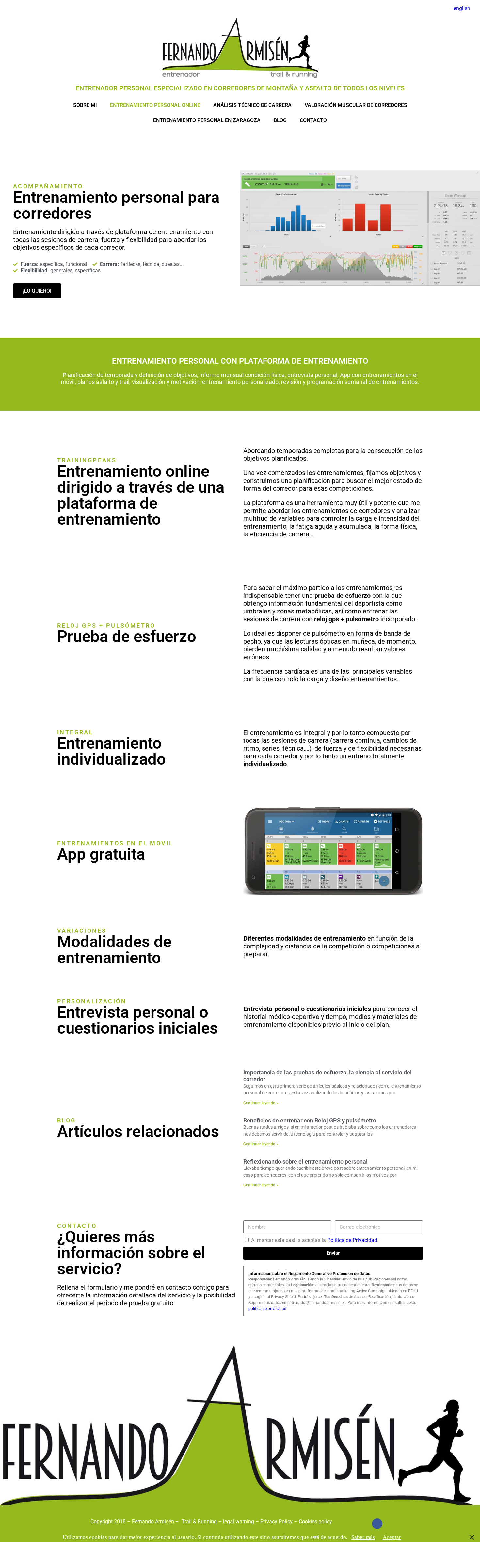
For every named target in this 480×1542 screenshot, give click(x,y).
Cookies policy (315, 1521)
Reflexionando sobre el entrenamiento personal (305, 1161)
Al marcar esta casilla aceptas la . (314, 1240)
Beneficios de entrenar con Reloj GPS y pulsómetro (309, 1120)
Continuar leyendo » (260, 1103)
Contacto (313, 120)
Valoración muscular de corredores (356, 105)
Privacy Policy (276, 1521)
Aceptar (392, 1537)
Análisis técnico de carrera (252, 105)
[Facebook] (377, 1523)
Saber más (363, 1537)
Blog (280, 120)
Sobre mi (85, 105)
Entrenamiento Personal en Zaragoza (207, 120)
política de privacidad (267, 1308)
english (462, 8)
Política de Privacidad (352, 1240)
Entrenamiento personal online (155, 105)
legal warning (239, 1521)
